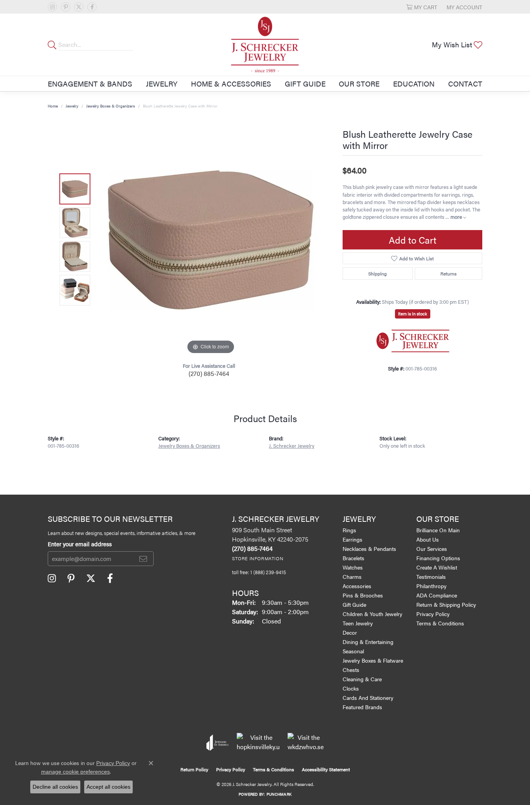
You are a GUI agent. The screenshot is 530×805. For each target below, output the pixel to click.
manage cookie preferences (75, 772)
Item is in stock (412, 314)
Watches (353, 567)
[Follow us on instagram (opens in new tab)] (52, 7)
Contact (465, 83)
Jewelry (161, 83)
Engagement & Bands (90, 83)
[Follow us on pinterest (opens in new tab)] (65, 7)
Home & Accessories (231, 83)
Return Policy (194, 769)
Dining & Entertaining (368, 642)
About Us (427, 539)
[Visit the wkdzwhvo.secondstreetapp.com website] (306, 742)
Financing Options (438, 558)
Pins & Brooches (363, 595)
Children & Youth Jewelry (372, 614)
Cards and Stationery (368, 697)
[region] (210, 239)
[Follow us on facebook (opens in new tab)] (92, 7)
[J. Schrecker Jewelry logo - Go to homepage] (265, 45)
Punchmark (279, 794)
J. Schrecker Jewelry (291, 445)
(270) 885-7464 (209, 373)
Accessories (357, 586)
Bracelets (353, 558)
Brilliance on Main (438, 530)
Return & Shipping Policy (446, 604)
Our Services (431, 548)
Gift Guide (305, 83)
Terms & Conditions (440, 623)
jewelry (72, 106)
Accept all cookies (108, 787)
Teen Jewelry (358, 623)
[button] (421, 7)
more (456, 216)
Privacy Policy (433, 614)
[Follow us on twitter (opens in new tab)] (78, 7)
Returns (448, 273)
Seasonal (353, 651)
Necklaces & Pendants (369, 548)
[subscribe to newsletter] (143, 559)
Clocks (351, 688)
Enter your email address (80, 544)
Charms (352, 576)
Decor (350, 632)
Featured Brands (362, 707)
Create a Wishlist (436, 567)
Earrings (352, 539)
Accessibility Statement (326, 769)
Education (414, 83)
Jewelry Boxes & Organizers (110, 106)
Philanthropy (431, 586)
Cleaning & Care (362, 679)
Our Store (359, 83)
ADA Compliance (436, 595)
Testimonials (431, 576)
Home (53, 106)
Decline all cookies (55, 787)
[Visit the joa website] (217, 742)
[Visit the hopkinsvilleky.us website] (258, 742)
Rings (349, 530)
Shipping (377, 273)
